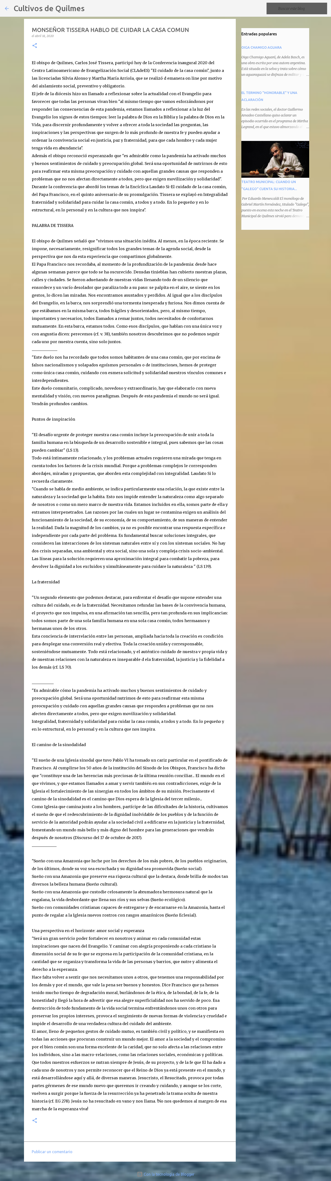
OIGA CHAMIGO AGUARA (261, 47)
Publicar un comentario (52, 1152)
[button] (35, 46)
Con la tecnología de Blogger (168, 1174)
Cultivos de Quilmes (49, 8)
